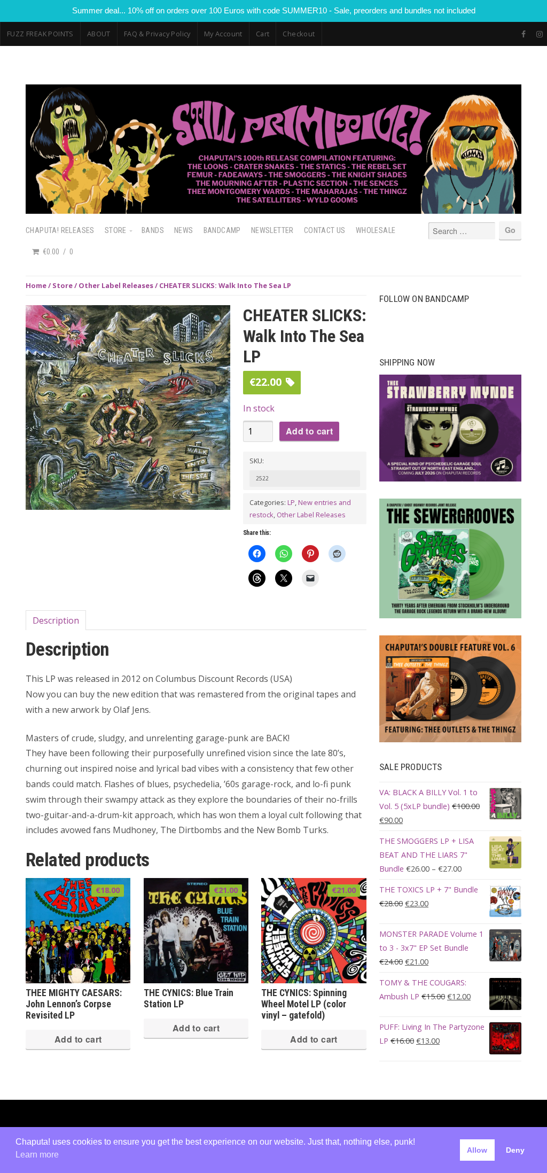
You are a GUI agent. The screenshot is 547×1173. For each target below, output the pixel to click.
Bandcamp (222, 230)
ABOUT (99, 33)
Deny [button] (515, 1150)
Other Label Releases (116, 285)
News (183, 230)
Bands (153, 230)
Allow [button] (477, 1150)
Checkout (299, 33)
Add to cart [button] (77, 1039)
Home (36, 285)
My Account (223, 33)
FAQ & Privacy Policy (157, 33)
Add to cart (309, 431)
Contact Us (325, 230)
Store (116, 230)
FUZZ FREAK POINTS (40, 33)
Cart (263, 33)
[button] (218, 319)
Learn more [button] (37, 1154)
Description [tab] (56, 620)
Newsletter (272, 230)
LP (291, 502)
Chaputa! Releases (60, 230)
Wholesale (376, 230)
